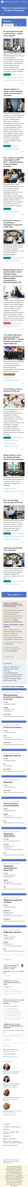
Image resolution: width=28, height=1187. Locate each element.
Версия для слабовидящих (9, 1138)
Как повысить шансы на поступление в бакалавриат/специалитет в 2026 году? (13, 223)
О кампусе (6, 1124)
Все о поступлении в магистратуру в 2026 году (13, 501)
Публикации (7, 959)
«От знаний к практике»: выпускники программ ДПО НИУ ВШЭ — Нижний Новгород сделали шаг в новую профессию (13, 339)
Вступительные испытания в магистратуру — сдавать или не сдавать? (13, 33)
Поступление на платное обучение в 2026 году (13, 390)
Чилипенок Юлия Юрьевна (10, 1087)
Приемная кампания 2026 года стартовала (13, 549)
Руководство (6, 1129)
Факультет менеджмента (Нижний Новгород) (14, 9)
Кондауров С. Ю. (8, 987)
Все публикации (7, 1040)
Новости (7, 20)
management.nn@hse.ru (12, 1056)
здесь (10, 1173)
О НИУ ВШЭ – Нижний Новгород (11, 1127)
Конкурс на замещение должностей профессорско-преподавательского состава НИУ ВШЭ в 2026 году (13, 604)
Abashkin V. (19, 1030)
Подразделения (7, 1136)
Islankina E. (13, 1030)
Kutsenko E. (7, 1030)
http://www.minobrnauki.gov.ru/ (11, 1159)
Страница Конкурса (9, 656)
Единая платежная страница (10, 1145)
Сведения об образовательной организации (11, 1132)
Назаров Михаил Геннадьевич (10, 1073)
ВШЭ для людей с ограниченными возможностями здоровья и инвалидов (13, 1141)
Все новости (14, 594)
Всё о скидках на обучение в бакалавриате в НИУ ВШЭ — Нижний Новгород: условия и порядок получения (13, 162)
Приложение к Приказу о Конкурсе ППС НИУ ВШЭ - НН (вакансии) (12, 649)
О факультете (8, 663)
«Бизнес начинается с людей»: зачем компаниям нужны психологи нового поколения (13, 92)
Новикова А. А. (16, 971)
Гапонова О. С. (15, 1006)
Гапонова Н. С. (7, 1006)
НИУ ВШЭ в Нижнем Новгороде (12, 1)
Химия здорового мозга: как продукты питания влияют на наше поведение (13, 457)
